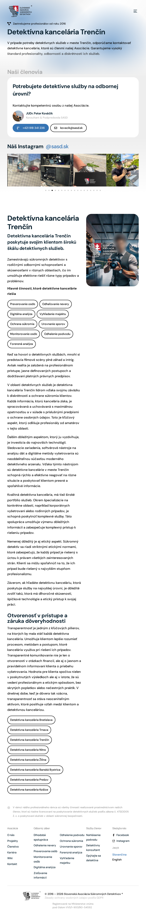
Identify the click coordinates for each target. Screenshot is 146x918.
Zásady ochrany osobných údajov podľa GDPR (74, 897)
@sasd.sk (57, 146)
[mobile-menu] (131, 11)
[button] (11, 171)
